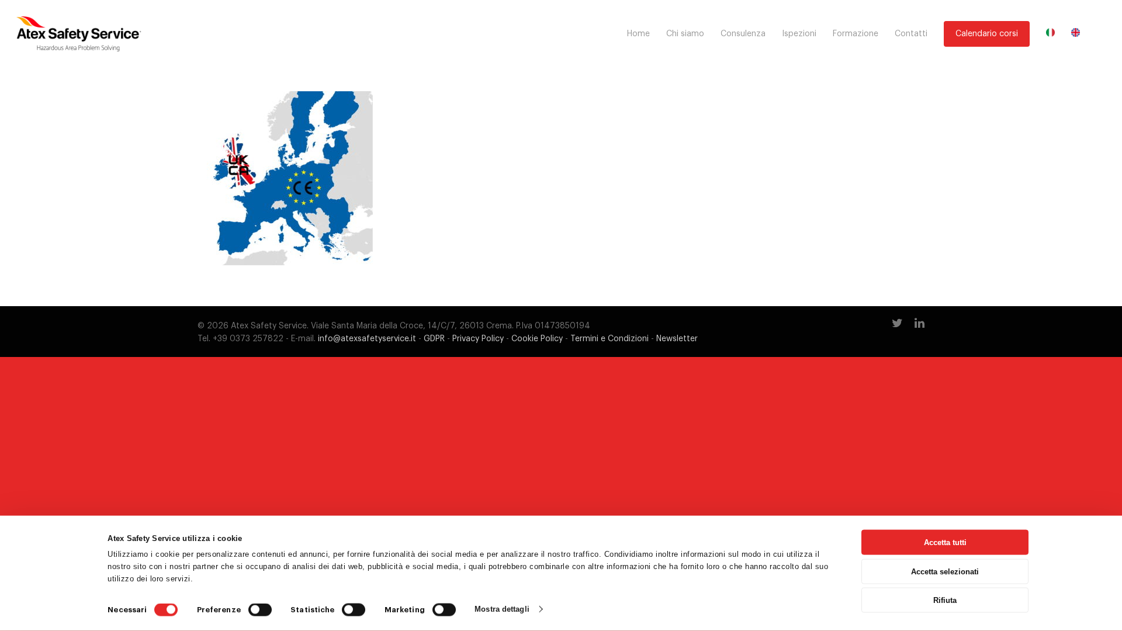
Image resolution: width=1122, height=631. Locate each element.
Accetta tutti (945, 542)
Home (638, 34)
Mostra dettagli (502, 609)
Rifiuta (945, 600)
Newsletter (677, 339)
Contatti (911, 34)
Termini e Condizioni (609, 339)
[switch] (260, 610)
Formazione (855, 34)
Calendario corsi (986, 34)
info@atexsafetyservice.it (367, 339)
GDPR (434, 339)
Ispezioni (799, 34)
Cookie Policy (537, 339)
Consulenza (743, 34)
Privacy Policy (478, 339)
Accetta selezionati (945, 571)
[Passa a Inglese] (1075, 34)
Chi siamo (685, 34)
